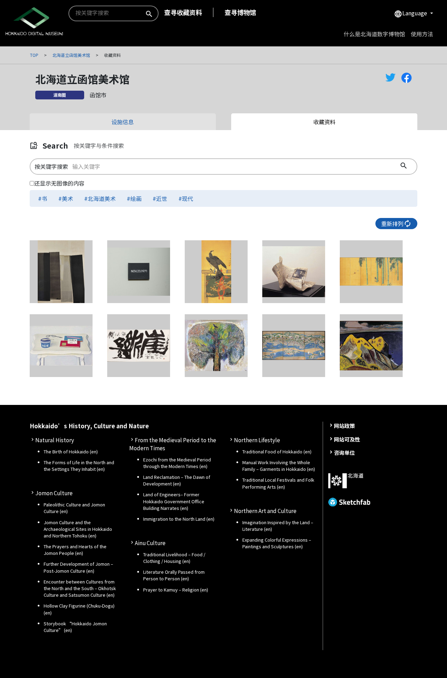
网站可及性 (347, 439)
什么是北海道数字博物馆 (374, 34)
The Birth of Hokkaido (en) (71, 451)
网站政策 (344, 425)
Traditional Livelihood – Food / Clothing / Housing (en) (174, 557)
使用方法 (422, 34)
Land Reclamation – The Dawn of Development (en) (176, 480)
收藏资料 (324, 122)
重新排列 (396, 223)
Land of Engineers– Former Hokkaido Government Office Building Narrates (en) (173, 501)
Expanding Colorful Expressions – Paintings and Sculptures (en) (276, 543)
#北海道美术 (100, 198)
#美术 (65, 198)
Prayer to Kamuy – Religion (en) (175, 589)
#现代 (185, 198)
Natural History (54, 440)
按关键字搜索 (51, 166)
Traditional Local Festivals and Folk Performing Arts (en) (278, 483)
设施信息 (122, 122)
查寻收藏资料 (183, 12)
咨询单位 (344, 452)
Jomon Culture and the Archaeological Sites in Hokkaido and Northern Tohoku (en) (78, 529)
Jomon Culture (54, 493)
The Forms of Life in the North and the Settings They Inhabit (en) (79, 465)
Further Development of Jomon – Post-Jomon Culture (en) (78, 567)
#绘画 (134, 198)
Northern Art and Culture (265, 510)
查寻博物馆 (240, 12)
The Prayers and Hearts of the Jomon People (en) (75, 549)
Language (411, 13)
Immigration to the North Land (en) (178, 518)
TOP (34, 55)
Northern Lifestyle (257, 440)
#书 (42, 198)
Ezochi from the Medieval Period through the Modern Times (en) (177, 462)
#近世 (160, 198)
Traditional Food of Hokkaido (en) (277, 451)
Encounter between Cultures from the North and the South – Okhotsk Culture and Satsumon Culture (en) (80, 588)
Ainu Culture (150, 543)
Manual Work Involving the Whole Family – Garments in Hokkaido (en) (278, 465)
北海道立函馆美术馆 (71, 55)
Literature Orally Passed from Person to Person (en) (174, 575)
